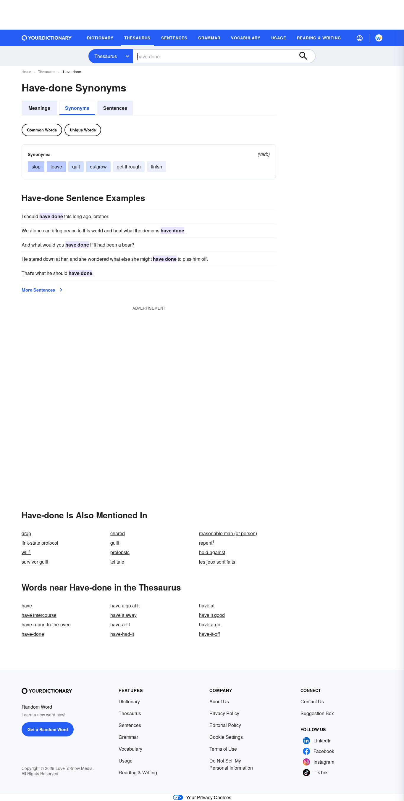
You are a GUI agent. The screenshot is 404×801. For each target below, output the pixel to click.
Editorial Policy (225, 725)
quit (76, 166)
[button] (359, 38)
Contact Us (312, 701)
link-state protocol (40, 542)
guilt (114, 542)
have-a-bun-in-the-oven (46, 624)
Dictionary (129, 701)
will (26, 552)
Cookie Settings (226, 737)
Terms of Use (223, 748)
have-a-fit (120, 624)
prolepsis (120, 552)
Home (26, 71)
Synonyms (77, 107)
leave (56, 166)
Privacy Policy (224, 713)
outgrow (98, 166)
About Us (219, 701)
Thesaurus (105, 56)
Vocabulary (130, 748)
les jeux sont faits (217, 561)
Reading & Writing (138, 772)
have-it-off (209, 633)
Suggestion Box (317, 713)
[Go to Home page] (47, 38)
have (27, 605)
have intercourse (39, 615)
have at (206, 605)
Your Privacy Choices (208, 797)
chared (117, 533)
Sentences (115, 107)
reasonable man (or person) (228, 533)
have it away (123, 615)
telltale (117, 561)
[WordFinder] (378, 38)
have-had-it (122, 633)
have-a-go (209, 624)
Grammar (128, 737)
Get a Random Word (48, 729)
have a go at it (125, 605)
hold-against (212, 552)
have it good (212, 615)
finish (156, 166)
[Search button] (306, 56)
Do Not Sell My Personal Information (231, 764)
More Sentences (38, 290)
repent (206, 542)
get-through (129, 166)
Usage (125, 760)
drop (26, 533)
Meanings (39, 107)
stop (36, 166)
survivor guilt (35, 561)
